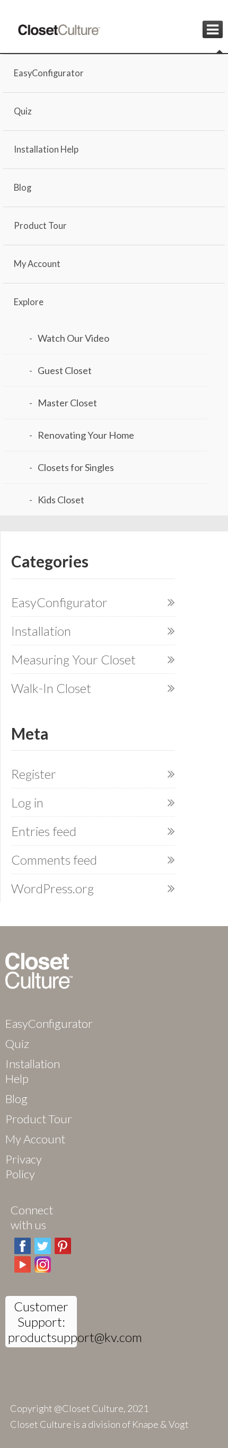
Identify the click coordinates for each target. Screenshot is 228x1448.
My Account (37, 264)
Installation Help (46, 149)
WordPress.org (52, 888)
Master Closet (67, 402)
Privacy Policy (23, 1166)
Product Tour (40, 225)
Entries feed (43, 831)
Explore (28, 302)
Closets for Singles (76, 467)
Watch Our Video (73, 338)
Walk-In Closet (51, 688)
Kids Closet (61, 499)
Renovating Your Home (86, 435)
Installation (41, 630)
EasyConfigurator (49, 73)
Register (33, 773)
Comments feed (54, 859)
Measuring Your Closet (73, 659)
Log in (27, 802)
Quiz (23, 111)
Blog (22, 187)
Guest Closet (65, 370)
